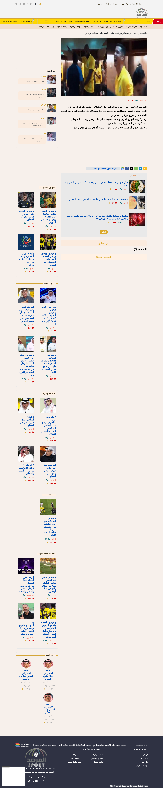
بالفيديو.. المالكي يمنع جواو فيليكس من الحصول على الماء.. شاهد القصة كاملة (49, 527)
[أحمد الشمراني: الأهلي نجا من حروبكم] (26, 664)
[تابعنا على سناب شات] (20, 3)
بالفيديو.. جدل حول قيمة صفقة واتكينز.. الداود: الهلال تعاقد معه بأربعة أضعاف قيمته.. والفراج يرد (26, 365)
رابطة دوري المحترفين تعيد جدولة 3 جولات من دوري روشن (26, 259)
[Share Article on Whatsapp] (136, 168)
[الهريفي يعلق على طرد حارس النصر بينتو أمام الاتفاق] (48, 454)
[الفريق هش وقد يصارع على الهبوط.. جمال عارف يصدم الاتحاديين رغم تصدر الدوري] (26, 295)
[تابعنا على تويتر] (31, 4)
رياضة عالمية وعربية (59, 26)
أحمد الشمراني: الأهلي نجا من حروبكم (26, 674)
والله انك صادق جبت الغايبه (34, 110)
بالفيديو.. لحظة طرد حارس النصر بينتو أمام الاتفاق (26, 215)
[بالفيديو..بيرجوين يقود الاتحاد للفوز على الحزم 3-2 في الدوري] (48, 242)
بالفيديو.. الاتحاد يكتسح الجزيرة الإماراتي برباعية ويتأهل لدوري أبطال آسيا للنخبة (48, 629)
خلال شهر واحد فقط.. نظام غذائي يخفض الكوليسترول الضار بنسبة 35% (95, 184)
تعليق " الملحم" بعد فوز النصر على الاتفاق (26, 421)
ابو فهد (43, 89)
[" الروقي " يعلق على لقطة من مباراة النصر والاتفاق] (26, 454)
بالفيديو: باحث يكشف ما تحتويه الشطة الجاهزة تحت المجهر (98, 199)
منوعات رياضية (48, 495)
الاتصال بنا (125, 4)
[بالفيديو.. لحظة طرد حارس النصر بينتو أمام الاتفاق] (26, 200)
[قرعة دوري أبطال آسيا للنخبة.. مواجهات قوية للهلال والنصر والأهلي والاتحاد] (26, 566)
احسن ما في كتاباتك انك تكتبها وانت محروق (33, 139)
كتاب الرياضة (44, 26)
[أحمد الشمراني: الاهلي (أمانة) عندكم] (48, 697)
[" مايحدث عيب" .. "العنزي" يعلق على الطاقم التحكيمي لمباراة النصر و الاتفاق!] (48, 405)
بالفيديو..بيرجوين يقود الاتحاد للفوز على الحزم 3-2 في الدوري (48, 259)
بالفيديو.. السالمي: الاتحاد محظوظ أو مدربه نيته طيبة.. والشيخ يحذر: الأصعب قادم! (48, 363)
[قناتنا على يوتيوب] (24, 3)
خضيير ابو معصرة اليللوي (35, 81)
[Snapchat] (145, 168)
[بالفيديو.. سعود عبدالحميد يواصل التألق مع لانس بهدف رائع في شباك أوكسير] (48, 566)
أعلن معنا (116, 4)
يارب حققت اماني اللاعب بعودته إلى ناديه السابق (33, 124)
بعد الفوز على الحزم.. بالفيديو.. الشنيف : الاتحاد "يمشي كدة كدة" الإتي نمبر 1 (48, 315)
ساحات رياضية (89, 26)
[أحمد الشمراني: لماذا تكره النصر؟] (48, 664)
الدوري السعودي (117, 26)
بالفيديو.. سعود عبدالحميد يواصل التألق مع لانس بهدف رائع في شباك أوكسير (48, 584)
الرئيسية (143, 26)
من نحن (145, 4)
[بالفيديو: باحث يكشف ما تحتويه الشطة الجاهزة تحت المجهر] (137, 202)
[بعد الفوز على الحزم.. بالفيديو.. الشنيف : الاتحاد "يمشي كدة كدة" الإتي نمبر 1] (48, 295)
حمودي (43, 118)
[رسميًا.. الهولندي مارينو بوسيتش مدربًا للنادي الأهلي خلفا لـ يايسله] (26, 611)
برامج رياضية (103, 26)
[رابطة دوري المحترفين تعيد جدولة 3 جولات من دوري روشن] (26, 242)
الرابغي (43, 105)
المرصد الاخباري (137, 176)
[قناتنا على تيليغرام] (16, 3)
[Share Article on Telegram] (140, 168)
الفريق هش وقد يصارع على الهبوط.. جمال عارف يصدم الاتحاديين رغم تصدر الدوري (26, 313)
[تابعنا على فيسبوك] (27, 3)
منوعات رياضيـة (76, 26)
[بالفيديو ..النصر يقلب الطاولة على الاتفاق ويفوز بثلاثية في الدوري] (48, 200)
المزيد (104, 232)
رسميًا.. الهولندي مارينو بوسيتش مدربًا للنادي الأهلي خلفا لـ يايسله (26, 628)
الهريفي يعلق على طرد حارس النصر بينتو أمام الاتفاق (49, 471)
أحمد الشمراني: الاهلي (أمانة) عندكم (48, 708)
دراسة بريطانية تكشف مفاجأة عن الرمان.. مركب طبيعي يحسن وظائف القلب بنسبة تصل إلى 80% (97, 217)
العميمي (43, 76)
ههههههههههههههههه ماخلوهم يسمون (34, 95)
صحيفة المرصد (132, 26)
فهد (44, 133)
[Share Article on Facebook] (127, 168)
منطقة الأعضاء (135, 4)
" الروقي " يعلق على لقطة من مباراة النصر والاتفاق (26, 469)
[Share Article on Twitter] (131, 168)
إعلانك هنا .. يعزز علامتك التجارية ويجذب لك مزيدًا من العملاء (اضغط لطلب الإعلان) (105, 21)
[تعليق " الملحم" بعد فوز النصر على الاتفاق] (26, 405)
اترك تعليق (103, 243)
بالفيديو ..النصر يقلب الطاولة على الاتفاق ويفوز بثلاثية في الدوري (48, 217)
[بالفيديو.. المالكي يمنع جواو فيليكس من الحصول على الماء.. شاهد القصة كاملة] (48, 507)
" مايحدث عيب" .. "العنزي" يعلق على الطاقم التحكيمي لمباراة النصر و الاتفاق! (48, 425)
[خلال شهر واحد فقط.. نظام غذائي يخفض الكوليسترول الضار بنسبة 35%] (137, 186)
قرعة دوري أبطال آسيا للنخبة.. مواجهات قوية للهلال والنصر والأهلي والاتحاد (26, 584)
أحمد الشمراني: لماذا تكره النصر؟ (48, 674)
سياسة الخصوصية (104, 4)
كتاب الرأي (50, 655)
